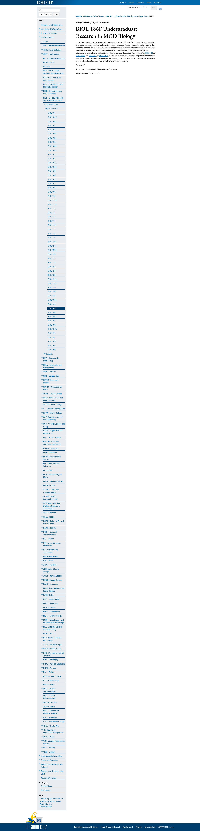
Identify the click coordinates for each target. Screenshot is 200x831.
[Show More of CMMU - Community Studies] (42, 379)
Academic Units (47, 37)
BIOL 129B (52, 283)
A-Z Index (157, 3)
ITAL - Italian (48, 561)
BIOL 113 (51, 213)
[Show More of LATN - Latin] (42, 594)
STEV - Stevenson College (54, 722)
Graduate (49, 354)
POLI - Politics (49, 672)
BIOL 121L (52, 246)
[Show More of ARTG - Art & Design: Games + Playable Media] (42, 70)
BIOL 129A (52, 279)
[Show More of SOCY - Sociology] (42, 702)
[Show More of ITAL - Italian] (42, 560)
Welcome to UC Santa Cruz (51, 25)
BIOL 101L (52, 130)
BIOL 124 (51, 258)
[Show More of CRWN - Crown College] (42, 412)
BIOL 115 (51, 221)
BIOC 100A (80, 56)
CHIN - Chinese (49, 372)
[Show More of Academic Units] (40, 37)
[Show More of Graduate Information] (40, 760)
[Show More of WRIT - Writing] (42, 747)
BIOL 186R (52, 317)
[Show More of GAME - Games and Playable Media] (42, 489)
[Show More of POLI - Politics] (42, 672)
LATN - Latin (48, 595)
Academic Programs (49, 33)
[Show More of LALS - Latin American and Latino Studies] (42, 588)
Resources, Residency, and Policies (52, 765)
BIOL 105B (52, 167)
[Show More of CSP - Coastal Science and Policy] (42, 423)
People (131, 3)
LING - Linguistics (50, 603)
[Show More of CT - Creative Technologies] (42, 408)
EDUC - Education (50, 453)
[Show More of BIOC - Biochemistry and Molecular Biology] (42, 84)
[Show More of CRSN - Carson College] (42, 404)
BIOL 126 (51, 267)
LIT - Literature (49, 607)
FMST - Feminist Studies (53, 481)
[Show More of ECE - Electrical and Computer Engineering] (42, 441)
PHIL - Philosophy (50, 660)
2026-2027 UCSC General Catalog (87, 16)
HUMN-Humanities (50, 556)
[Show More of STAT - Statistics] (42, 717)
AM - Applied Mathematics (54, 46)
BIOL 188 (51, 321)
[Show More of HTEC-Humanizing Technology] (42, 549)
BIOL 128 (51, 275)
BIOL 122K (52, 250)
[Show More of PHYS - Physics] (42, 667)
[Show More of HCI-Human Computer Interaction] (42, 542)
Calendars (141, 3)
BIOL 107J (52, 179)
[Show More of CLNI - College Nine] (42, 375)
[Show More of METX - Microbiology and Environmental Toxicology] (42, 619)
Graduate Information (49, 760)
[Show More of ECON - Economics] (42, 448)
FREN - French (49, 485)
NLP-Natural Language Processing (52, 639)
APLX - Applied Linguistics (54, 58)
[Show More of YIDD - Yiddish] (42, 751)
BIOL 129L (52, 292)
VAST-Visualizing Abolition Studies (54, 742)
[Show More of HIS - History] (42, 538)
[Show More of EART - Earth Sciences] (42, 437)
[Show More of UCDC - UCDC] (42, 736)
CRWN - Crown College (52, 413)
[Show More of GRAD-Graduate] (42, 512)
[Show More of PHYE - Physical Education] (42, 663)
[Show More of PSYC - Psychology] (42, 680)
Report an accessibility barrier (86, 827)
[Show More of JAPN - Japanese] (42, 564)
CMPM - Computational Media (52, 388)
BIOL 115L (52, 225)
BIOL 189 (51, 325)
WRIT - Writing (49, 748)
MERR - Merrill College (52, 616)
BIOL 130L (52, 300)
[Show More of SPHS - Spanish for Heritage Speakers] (42, 710)
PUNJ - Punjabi (49, 685)
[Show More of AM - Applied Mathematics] (42, 45)
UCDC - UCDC (48, 737)
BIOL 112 (51, 209)
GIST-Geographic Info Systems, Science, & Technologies (51, 506)
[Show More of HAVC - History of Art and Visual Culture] (42, 520)
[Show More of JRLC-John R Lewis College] (42, 568)
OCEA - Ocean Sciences (52, 649)
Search (56, 14)
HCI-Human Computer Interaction (52, 544)
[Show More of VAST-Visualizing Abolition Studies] (42, 740)
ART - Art (46, 66)
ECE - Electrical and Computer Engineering (52, 443)
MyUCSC (123, 3)
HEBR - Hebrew (49, 528)
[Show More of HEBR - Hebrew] (42, 527)
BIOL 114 (51, 217)
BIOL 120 (51, 238)
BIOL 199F (52, 350)
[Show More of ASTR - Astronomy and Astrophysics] (42, 77)
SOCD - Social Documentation (49, 697)
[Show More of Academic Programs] (40, 33)
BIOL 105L (52, 171)
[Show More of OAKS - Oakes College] (42, 644)
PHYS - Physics (49, 668)
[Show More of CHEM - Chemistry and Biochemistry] (42, 364)
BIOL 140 (51, 304)
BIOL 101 (51, 125)
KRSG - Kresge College (52, 580)
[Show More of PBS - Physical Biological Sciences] (42, 652)
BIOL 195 (51, 333)
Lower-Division (51, 105)
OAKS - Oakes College (52, 645)
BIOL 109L (52, 192)
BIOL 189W (52, 329)
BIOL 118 (51, 233)
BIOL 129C (52, 287)
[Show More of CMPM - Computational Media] (42, 386)
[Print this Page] (160, 9)
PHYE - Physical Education (54, 664)
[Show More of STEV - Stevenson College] (42, 721)
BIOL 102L (52, 138)
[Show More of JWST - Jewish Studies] (42, 575)
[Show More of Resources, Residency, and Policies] (40, 764)
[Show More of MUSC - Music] (42, 633)
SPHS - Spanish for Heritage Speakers (51, 712)
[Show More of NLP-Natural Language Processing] (42, 637)
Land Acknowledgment (110, 827)
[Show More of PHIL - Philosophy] (42, 659)
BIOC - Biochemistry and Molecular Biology (53, 85)
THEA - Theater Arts (51, 726)
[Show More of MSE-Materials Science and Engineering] (42, 626)
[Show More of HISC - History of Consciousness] (42, 531)
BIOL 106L (52, 175)
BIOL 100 (51, 113)
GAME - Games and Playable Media (51, 491)
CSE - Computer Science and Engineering (53, 418)
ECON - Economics (50, 448)
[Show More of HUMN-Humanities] (42, 556)
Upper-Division (51, 109)
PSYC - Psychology (51, 680)
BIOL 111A (52, 200)
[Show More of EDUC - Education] (42, 452)
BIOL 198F (52, 341)
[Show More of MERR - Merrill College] (42, 615)
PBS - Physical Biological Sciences (53, 654)
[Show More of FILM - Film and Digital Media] (42, 474)
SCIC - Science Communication (49, 690)
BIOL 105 (51, 159)
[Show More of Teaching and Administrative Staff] (40, 771)
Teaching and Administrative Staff (52, 772)
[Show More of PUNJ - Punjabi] (42, 684)
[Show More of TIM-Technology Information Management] (42, 729)
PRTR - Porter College (52, 676)
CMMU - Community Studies (51, 381)
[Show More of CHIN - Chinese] (42, 371)
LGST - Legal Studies (51, 599)
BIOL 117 (51, 229)
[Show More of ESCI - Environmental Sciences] (42, 463)
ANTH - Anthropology (51, 54)
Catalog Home (46, 786)
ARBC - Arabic (49, 62)
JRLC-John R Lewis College (51, 570)
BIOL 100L (52, 121)
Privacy (139, 827)
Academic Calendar (48, 778)
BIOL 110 (51, 196)
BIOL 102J (52, 134)
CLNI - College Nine (51, 376)
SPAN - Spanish (49, 706)
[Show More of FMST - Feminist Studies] (42, 481)
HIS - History (48, 539)
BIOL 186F (52, 308)
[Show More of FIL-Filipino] (42, 470)
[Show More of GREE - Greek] (42, 516)
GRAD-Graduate (49, 513)
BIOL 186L (52, 312)
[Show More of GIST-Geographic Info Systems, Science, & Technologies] (42, 503)
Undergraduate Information (51, 756)
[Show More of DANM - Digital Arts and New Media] (42, 430)
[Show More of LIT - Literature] (42, 607)
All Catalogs (46, 790)
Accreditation (150, 827)
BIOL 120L (52, 242)
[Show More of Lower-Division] (44, 104)
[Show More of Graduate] (44, 353)
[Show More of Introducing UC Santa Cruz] (40, 28)
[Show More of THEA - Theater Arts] (42, 725)
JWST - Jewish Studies (52, 576)
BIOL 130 (51, 296)
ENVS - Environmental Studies (52, 458)
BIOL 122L (52, 254)
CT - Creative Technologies (54, 409)
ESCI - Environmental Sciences (51, 465)
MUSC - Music (49, 634)
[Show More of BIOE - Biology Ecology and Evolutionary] (42, 90)
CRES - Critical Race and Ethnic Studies (53, 399)
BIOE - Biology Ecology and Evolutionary (52, 92)
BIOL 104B (52, 150)
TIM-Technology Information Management (53, 731)
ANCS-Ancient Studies (52, 50)
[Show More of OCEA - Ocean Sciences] (42, 648)
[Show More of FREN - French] (42, 485)
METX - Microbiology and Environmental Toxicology (53, 621)
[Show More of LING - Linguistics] (42, 603)
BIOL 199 (51, 346)
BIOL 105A (52, 163)
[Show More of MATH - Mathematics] (42, 611)
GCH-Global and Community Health (50, 497)
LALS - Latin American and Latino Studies (53, 589)
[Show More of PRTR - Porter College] (42, 676)
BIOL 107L (52, 184)
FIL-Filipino (47, 470)
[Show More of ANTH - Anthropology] (42, 53)
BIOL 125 (51, 263)
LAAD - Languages (50, 584)
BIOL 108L (52, 188)
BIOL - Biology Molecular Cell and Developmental (53, 99)
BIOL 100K (52, 117)
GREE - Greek (48, 517)
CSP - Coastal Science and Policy (54, 425)
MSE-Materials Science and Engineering (52, 628)
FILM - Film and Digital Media (52, 475)
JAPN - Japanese (50, 565)
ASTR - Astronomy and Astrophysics (52, 78)
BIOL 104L (52, 154)
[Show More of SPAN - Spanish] (42, 706)
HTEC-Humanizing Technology (50, 551)
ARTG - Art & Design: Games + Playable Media (53, 72)
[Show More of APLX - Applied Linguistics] (42, 58)
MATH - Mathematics (51, 612)
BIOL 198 (51, 337)
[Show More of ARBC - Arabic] (42, 62)
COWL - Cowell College (52, 394)
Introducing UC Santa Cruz (51, 29)
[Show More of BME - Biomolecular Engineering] (42, 357)
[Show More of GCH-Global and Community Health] (42, 496)
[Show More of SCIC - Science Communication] (42, 688)
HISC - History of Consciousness (50, 533)
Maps (149, 3)
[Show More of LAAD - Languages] (42, 583)
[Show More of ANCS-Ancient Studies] (42, 49)
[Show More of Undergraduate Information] (40, 755)
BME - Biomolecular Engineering (51, 359)
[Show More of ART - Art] (42, 66)
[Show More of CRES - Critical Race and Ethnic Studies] (42, 397)
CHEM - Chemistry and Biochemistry (52, 366)
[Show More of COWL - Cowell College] (42, 393)
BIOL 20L (93, 56)
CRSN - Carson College (52, 405)
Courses (44, 41)
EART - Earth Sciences (52, 437)
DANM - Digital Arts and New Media (52, 432)
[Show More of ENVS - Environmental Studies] (42, 456)
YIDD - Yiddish (49, 752)
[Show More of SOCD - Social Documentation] (42, 695)
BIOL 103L (52, 142)
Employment (128, 827)
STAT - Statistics (50, 717)
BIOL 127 (51, 271)
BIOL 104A (52, 146)
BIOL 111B (52, 204)
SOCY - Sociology (50, 702)
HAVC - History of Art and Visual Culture (53, 522)
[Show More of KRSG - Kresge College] (42, 579)
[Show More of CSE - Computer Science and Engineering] (42, 417)
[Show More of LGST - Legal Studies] (42, 599)
